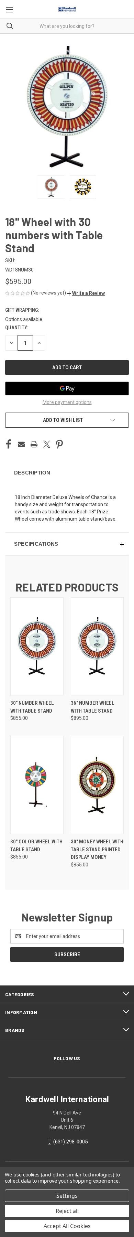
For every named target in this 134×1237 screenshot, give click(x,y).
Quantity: (16, 327)
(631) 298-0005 (70, 1142)
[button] (86, 293)
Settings (67, 1195)
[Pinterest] (59, 444)
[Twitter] (46, 444)
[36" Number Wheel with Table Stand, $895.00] (97, 646)
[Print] (34, 444)
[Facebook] (8, 444)
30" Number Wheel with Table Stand (32, 707)
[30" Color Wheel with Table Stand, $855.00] (37, 785)
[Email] (21, 444)
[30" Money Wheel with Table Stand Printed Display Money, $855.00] (97, 785)
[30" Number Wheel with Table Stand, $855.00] (37, 646)
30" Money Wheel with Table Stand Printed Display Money (97, 849)
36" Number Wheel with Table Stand (92, 707)
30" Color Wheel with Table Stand (36, 846)
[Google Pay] (67, 388)
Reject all (67, 1211)
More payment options (67, 402)
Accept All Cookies (67, 1226)
